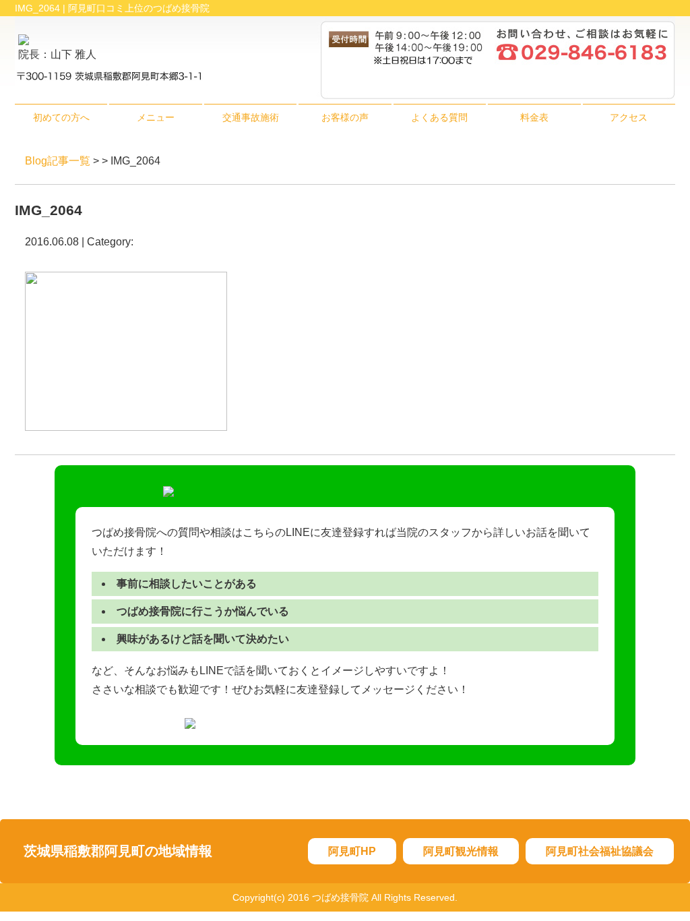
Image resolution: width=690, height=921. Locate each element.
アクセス (629, 117)
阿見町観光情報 (461, 851)
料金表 (534, 117)
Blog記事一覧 (57, 161)
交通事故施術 (250, 117)
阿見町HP (352, 851)
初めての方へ (61, 117)
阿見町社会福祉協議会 (600, 851)
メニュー (156, 117)
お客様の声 (345, 117)
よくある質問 (439, 117)
